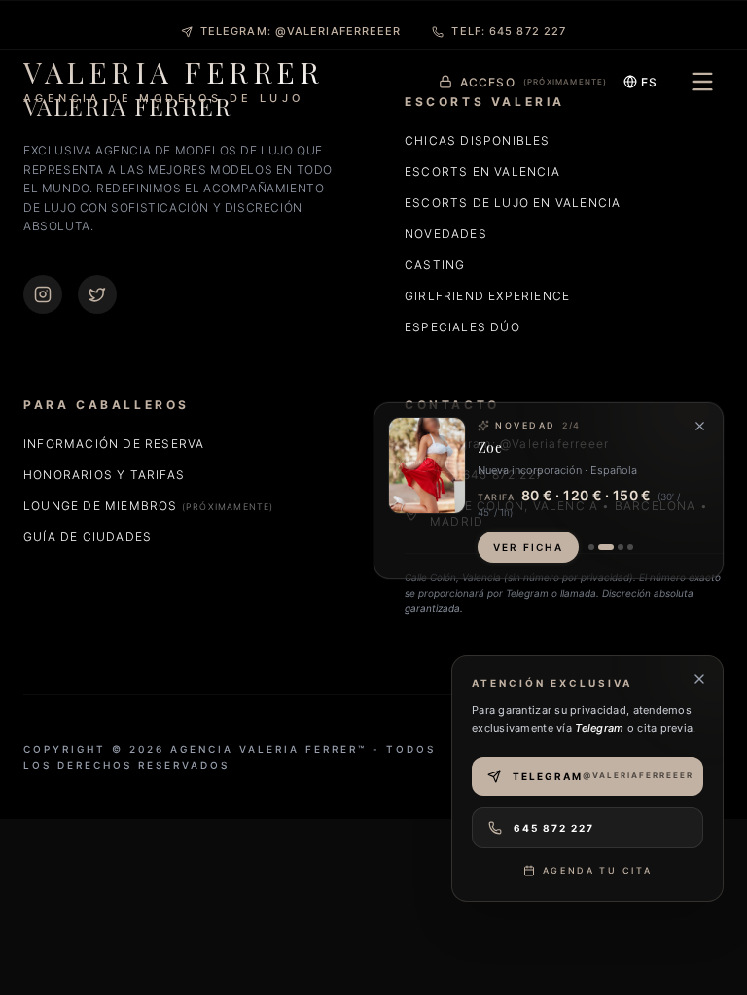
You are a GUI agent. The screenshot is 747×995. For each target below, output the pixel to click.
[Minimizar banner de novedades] (700, 426)
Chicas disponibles (478, 140)
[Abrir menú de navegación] (702, 81)
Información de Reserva (113, 443)
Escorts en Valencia (482, 171)
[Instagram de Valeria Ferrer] (42, 294)
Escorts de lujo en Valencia (513, 202)
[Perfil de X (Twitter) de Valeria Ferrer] (97, 294)
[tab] (591, 547)
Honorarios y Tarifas (104, 474)
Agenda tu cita (598, 870)
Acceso (534, 82)
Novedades (446, 233)
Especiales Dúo (462, 327)
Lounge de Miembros (148, 505)
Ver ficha (528, 547)
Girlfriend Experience (487, 296)
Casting (435, 264)
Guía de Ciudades (87, 537)
